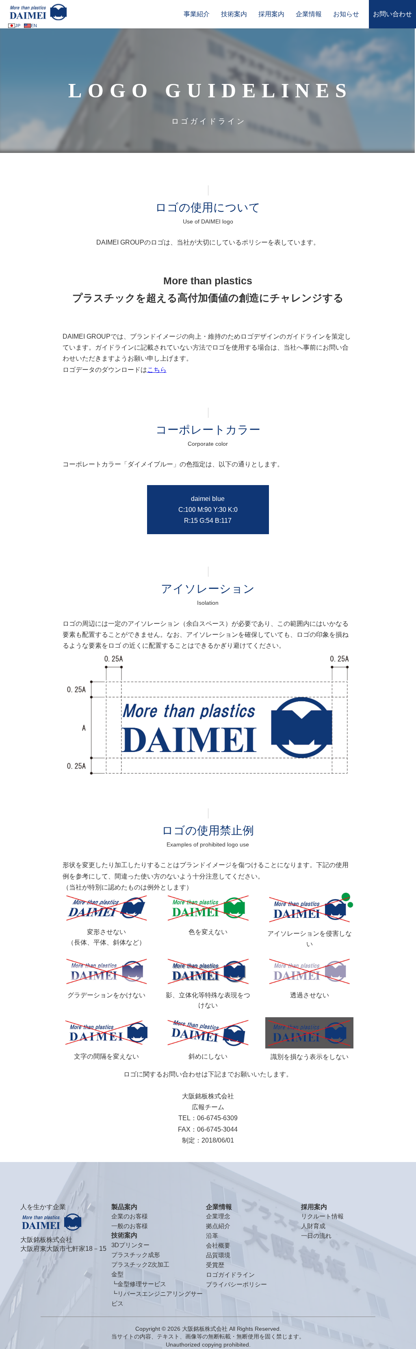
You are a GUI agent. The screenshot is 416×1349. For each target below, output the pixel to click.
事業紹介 (197, 14)
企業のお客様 (129, 1216)
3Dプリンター (130, 1245)
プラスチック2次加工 (140, 1264)
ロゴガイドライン (230, 1274)
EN (34, 25)
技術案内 (234, 14)
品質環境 (218, 1255)
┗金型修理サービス (138, 1283)
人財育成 (313, 1225)
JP (17, 25)
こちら (157, 369)
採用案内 (271, 14)
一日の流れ (316, 1235)
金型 (117, 1274)
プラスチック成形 (135, 1254)
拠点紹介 (218, 1225)
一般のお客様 (129, 1225)
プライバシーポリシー (236, 1284)
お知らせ (346, 14)
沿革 (212, 1235)
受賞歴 (215, 1264)
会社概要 (218, 1245)
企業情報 (309, 14)
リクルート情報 (322, 1216)
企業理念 (218, 1216)
